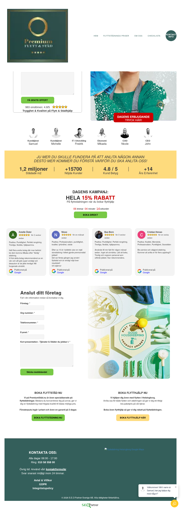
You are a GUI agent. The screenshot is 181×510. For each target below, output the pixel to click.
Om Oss (138, 35)
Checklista (154, 35)
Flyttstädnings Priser (116, 35)
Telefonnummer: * (29, 322)
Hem (96, 35)
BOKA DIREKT (90, 214)
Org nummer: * (27, 312)
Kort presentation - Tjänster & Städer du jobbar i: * (45, 341)
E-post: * (24, 332)
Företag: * (25, 303)
